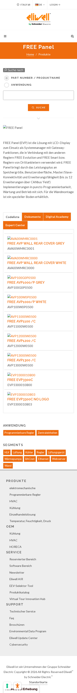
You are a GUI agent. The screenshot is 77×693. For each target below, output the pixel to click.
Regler (40, 452)
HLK (7, 452)
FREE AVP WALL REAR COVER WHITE (36, 263)
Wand (8, 465)
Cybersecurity (18, 644)
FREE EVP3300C (20, 380)
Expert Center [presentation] (15, 225)
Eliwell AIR (16, 579)
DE (40, 4)
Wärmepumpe (13, 459)
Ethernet (43, 459)
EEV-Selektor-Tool (21, 585)
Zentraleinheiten (47, 432)
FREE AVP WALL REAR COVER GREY (35, 243)
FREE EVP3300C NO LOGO (28, 399)
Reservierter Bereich (22, 559)
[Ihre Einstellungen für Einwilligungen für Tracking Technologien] (7, 686)
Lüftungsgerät (56, 452)
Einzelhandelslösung (22, 514)
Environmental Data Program (27, 631)
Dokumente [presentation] (32, 216)
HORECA (15, 546)
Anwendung (21, 84)
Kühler (29, 452)
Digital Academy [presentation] (57, 216)
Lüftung (17, 452)
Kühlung (14, 508)
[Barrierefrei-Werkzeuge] (17, 686)
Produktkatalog (19, 592)
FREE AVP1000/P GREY (26, 282)
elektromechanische (22, 488)
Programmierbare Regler (19, 432)
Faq (11, 618)
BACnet (29, 459)
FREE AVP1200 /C (21, 341)
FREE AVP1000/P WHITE (26, 302)
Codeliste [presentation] (12, 217)
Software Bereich (20, 565)
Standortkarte (38, 682)
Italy (24, 4)
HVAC (13, 501)
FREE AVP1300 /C (21, 360)
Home (30, 54)
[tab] (12, 216)
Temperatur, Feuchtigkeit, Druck (30, 521)
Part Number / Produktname (35, 77)
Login (54, 4)
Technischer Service (22, 611)
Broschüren (16, 624)
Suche (41, 107)
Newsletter (16, 572)
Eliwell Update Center (23, 638)
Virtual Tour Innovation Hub (27, 599)
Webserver (59, 459)
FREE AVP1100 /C (21, 321)
